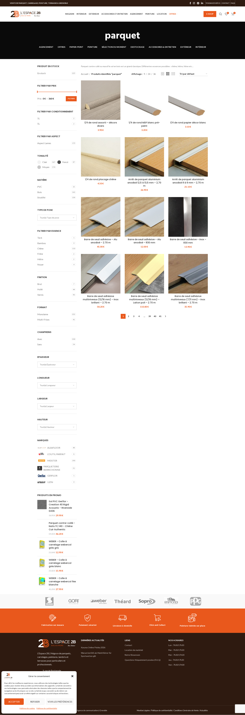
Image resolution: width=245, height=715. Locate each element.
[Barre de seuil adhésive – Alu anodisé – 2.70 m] (100, 217)
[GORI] (74, 601)
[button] (72, 676)
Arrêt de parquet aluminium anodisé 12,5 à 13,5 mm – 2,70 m (144, 182)
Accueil (84, 74)
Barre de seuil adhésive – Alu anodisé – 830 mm (144, 241)
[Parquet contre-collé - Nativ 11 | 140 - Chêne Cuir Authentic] (42, 529)
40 (155, 316)
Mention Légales (143, 710)
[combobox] (57, 218)
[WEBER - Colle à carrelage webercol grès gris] (42, 547)
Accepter (14, 701)
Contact (128, 645)
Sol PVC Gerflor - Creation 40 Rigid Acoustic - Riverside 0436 (60, 506)
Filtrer (71, 98)
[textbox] (57, 217)
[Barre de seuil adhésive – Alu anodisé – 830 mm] (144, 217)
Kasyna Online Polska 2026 (93, 647)
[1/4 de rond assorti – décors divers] (100, 100)
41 (160, 316)
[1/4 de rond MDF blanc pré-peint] (144, 100)
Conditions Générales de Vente (186, 710)
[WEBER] (98, 601)
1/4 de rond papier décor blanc (188, 122)
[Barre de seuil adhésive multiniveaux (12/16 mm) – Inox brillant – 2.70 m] (100, 274)
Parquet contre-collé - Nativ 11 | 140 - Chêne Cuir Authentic (62, 526)
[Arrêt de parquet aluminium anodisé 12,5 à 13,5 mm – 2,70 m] (144, 157)
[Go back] (101, 36)
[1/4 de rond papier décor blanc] (188, 100)
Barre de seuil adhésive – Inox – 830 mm (188, 241)
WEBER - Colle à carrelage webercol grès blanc (60, 563)
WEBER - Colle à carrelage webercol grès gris (60, 544)
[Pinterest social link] (198, 3)
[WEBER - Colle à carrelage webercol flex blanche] (42, 584)
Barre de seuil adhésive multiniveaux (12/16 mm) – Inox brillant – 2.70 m (100, 299)
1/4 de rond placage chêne (100, 179)
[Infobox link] (52, 620)
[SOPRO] (147, 601)
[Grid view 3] (167, 74)
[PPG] (195, 601)
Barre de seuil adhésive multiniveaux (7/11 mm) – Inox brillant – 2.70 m (188, 299)
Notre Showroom (132, 655)
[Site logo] (25, 13)
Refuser (35, 701)
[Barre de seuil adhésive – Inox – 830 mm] (188, 217)
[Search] (220, 14)
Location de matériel (134, 650)
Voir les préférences (60, 701)
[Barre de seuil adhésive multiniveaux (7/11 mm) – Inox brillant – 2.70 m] (188, 274)
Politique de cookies (27, 708)
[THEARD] (122, 601)
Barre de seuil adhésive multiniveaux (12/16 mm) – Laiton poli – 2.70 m (144, 299)
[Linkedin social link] (202, 3)
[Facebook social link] (190, 3)
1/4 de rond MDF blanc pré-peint (144, 124)
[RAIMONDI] (171, 601)
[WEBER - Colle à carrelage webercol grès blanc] (42, 565)
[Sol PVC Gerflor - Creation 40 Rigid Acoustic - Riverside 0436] (42, 508)
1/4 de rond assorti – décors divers (100, 124)
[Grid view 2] (162, 74)
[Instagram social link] (194, 3)
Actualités (204, 710)
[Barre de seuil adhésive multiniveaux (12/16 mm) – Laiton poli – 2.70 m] (144, 274)
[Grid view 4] (173, 74)
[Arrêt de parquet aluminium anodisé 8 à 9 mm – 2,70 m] (188, 157)
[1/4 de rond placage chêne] (100, 157)
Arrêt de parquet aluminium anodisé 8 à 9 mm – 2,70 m (188, 181)
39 (149, 316)
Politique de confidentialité (46, 708)
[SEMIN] (49, 601)
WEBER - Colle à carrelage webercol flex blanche (62, 581)
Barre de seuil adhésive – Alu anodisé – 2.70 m (100, 241)
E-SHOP (209, 14)
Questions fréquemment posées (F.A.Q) (142, 660)
